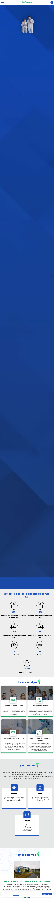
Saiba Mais (16, 895)
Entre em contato (27, 585)
